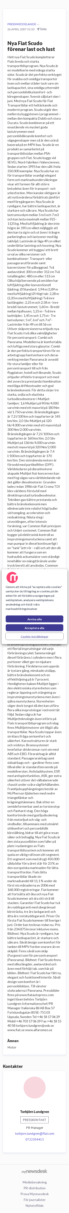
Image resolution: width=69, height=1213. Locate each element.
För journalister (35, 1200)
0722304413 (34, 1139)
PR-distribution (35, 1188)
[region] (34, 606)
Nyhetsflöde (34, 1206)
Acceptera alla (34, 627)
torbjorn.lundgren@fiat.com (34, 1133)
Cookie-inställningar (34, 636)
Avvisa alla (34, 619)
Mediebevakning (34, 1182)
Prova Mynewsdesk (34, 1194)
